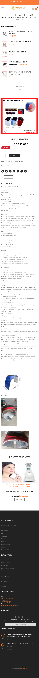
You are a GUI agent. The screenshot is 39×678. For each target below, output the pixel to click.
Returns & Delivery (28, 177)
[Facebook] (15, 617)
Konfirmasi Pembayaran (7, 568)
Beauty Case (4, 530)
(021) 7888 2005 (7, 598)
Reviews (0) (17, 177)
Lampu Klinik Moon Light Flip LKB (20, 42)
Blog (26, 1)
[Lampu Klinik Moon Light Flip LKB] (4, 44)
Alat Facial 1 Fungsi (24, 484)
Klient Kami (4, 560)
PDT (27, 17)
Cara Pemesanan (6, 562)
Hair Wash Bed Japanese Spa (18, 62)
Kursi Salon (4, 539)
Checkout (3, 586)
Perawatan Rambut (6, 544)
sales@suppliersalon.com (9, 606)
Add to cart (14, 155)
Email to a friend (18, 161)
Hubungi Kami (5, 565)
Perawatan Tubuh (6, 547)
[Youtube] (19, 617)
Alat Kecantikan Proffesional (8, 525)
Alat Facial (10, 484)
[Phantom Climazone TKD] (4, 54)
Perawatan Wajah (6, 549)
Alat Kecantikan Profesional (16, 17)
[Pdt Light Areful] (19, 116)
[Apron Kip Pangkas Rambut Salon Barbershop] (4, 33)
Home (4, 17)
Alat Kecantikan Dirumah (19, 486)
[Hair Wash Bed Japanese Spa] (4, 64)
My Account (4, 581)
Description (9, 177)
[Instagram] (22, 617)
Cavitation (4, 536)
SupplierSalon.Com (16, 1)
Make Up (3, 541)
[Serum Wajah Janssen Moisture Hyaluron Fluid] (4, 74)
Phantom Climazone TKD (17, 52)
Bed (2, 533)
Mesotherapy (17, 488)
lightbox (5, 131)
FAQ (2, 571)
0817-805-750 (6, 602)
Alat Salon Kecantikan (7, 528)
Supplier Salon (24, 668)
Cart (2, 584)
